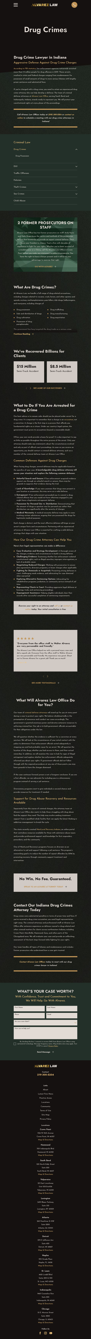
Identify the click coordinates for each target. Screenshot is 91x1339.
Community (45, 1106)
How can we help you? (22, 1028)
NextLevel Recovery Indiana (48, 829)
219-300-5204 (45, 1074)
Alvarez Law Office (40, 96)
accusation (68, 420)
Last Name (51, 1007)
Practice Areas (45, 1098)
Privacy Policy (45, 1119)
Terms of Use (45, 1111)
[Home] (45, 5)
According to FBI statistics (25, 69)
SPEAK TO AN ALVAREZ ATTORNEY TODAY (43, 886)
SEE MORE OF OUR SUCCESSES (47, 388)
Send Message (43, 1052)
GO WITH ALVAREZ (43, 266)
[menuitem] (44, 149)
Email (49, 1014)
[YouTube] (50, 1333)
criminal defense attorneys (36, 713)
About (45, 1090)
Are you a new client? (22, 1021)
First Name (19, 1007)
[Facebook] (40, 1333)
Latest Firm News (45, 1094)
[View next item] (30, 388)
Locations (45, 1102)
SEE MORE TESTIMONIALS (43, 683)
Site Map (45, 1115)
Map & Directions (45, 1140)
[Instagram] (45, 1333)
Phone (17, 1014)
